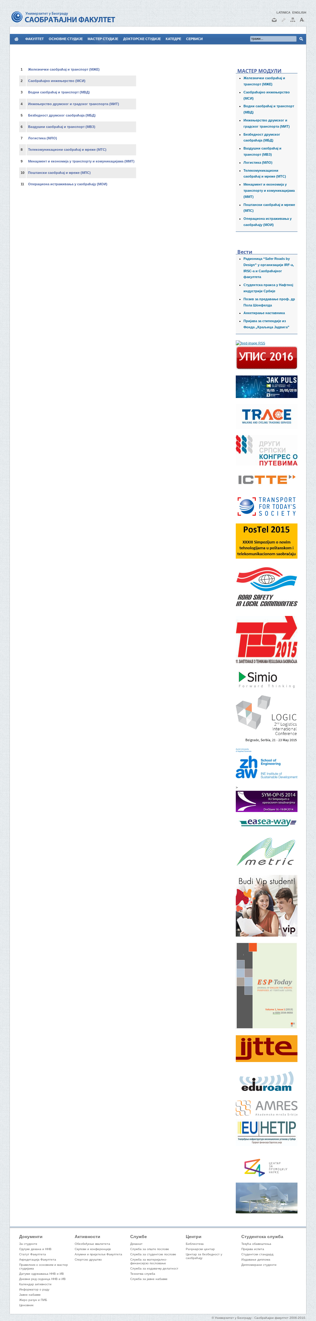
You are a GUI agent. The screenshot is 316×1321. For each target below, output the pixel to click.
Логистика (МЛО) (257, 162)
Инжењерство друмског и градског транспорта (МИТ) (73, 104)
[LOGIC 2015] (266, 741)
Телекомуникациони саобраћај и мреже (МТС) (67, 149)
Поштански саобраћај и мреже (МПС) (59, 172)
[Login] (284, 22)
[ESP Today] (266, 1028)
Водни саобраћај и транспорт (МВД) (59, 92)
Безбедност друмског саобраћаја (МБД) (62, 115)
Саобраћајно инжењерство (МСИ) (56, 81)
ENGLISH (299, 12)
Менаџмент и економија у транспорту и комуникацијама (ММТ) (269, 191)
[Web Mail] (274, 22)
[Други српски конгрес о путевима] (266, 464)
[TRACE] (266, 427)
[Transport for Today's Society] (266, 516)
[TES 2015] (266, 662)
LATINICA (283, 12)
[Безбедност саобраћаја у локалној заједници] (266, 608)
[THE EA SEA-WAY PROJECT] (267, 826)
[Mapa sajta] (293, 22)
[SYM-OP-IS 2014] (266, 811)
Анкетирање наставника (264, 313)
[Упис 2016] (266, 368)
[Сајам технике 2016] (266, 397)
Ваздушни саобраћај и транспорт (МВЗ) (61, 127)
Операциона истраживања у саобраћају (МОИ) (67, 184)
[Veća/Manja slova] (302, 22)
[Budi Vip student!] (266, 935)
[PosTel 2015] (266, 557)
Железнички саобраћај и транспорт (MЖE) (64, 69)
